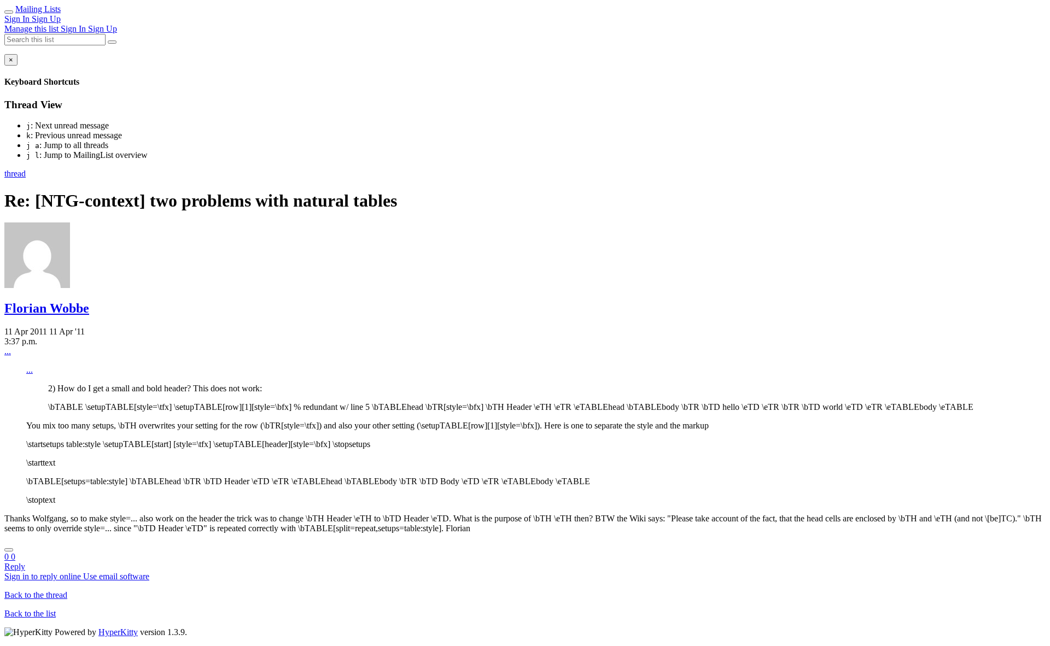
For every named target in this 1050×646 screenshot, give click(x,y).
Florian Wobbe (46, 308)
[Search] (112, 42)
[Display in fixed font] (8, 549)
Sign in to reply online (43, 576)
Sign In (18, 19)
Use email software (116, 576)
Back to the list (30, 613)
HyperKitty (118, 632)
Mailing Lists (38, 9)
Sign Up (46, 19)
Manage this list (32, 28)
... (7, 351)
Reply (14, 566)
